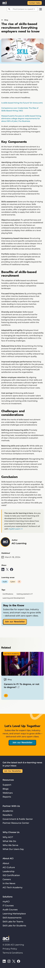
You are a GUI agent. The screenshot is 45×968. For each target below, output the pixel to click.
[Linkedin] (4, 961)
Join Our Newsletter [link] (12, 771)
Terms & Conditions (13, 952)
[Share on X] (7, 569)
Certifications (8, 594)
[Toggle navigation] (40, 9)
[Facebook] (18, 961)
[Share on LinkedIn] (2, 569)
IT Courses (8, 905)
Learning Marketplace (14, 913)
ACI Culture (9, 867)
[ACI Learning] (4, 2)
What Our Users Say (13, 849)
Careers (7, 879)
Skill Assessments (12, 917)
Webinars (8, 793)
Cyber (12, 582)
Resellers (7, 815)
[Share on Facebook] (11, 569)
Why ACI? (8, 837)
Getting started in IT (25, 594)
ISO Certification (11, 875)
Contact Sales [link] (34, 3)
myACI (6, 901)
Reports (7, 796)
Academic (8, 811)
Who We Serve (10, 845)
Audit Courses (10, 909)
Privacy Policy (10, 948)
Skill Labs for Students (14, 925)
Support (7, 784)
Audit (5, 582)
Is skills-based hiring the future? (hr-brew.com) (22, 103)
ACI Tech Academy (12, 887)
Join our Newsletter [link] (15, 621)
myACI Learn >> (16, 529)
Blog (6, 20)
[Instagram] (8, 961)
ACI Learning (19, 543)
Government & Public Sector (18, 819)
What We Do (9, 841)
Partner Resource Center (16, 823)
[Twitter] (13, 961)
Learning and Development (14, 598)
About (6, 863)
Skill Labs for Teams (13, 921)
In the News (9, 883)
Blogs (6, 788)
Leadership (8, 871)
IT (19, 582)
